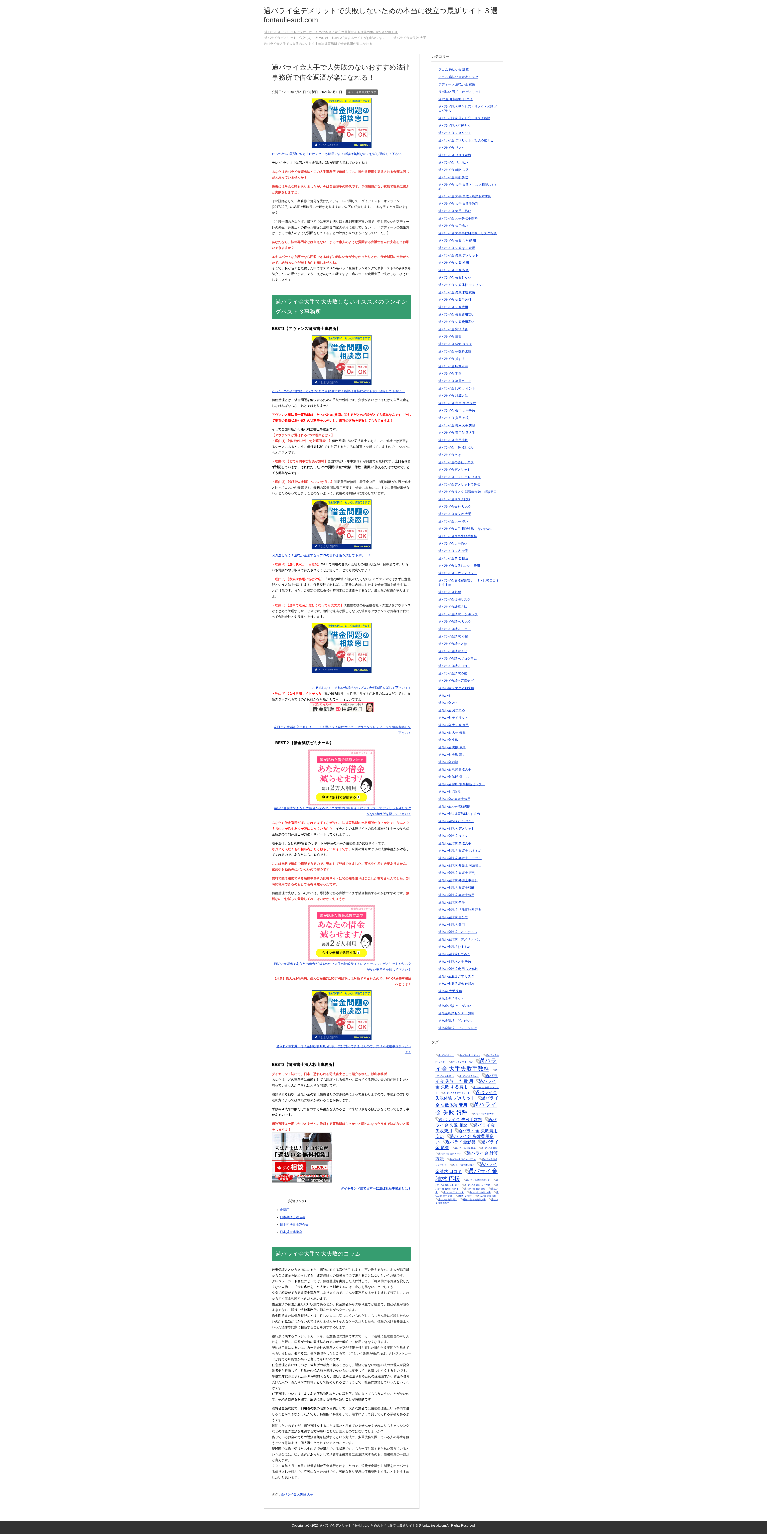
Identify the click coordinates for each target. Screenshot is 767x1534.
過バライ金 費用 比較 (453, 418)
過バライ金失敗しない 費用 (459, 565)
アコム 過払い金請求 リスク (458, 77)
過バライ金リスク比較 (454, 499)
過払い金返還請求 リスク (456, 976)
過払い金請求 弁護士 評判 (456, 873)
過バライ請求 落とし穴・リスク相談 (464, 118)
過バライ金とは (449, 455)
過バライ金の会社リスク (456, 462)
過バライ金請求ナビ (452, 651)
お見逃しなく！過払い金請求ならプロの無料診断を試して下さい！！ (321, 555)
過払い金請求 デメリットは (459, 939)
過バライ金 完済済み (453, 329)
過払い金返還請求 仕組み (456, 983)
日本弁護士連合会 (292, 1217)
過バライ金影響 (449, 592)
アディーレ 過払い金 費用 (456, 84)
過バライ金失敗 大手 (453, 551)
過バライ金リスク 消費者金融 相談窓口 (467, 491)
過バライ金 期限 (450, 373)
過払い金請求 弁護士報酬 (456, 887)
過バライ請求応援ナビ (454, 125)
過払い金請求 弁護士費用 (456, 895)
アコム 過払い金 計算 (453, 69)
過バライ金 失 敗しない (456, 447)
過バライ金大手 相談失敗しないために (466, 528)
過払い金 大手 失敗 (452, 732)
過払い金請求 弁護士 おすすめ (460, 850)
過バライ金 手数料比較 (454, 351)
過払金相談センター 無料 (456, 1013)
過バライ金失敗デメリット (457, 573)
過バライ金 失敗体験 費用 (456, 292)
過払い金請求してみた (454, 954)
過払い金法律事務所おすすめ (459, 813)
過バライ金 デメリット (454, 133)
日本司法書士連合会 (294, 1224)
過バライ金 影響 (450, 336)
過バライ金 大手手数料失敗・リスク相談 (467, 233)
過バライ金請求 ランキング (458, 614)
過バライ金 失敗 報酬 (453, 262)
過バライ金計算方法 (452, 607)
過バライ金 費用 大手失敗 (456, 410)
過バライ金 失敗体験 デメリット (461, 285)
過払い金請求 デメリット (456, 828)
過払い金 (444, 695)
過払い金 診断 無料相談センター (461, 784)
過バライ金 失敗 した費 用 (457, 240)
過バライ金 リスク (451, 147)
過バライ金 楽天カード (454, 381)
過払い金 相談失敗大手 (454, 769)
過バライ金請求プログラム (457, 658)
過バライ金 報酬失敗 (453, 177)
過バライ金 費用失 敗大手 (456, 432)
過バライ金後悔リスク (454, 599)
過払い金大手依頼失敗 (454, 806)
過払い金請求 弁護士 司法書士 (460, 865)
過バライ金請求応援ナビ (456, 680)
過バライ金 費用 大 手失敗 (457, 403)
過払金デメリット (451, 998)
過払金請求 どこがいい (456, 1020)
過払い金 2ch (447, 703)
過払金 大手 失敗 (450, 991)
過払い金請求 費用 (451, 924)
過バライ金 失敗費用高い (456, 322)
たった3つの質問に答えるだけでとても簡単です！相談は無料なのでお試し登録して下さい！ (338, 154)
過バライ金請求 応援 (453, 636)
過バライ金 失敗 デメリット (458, 255)
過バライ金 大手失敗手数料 (458, 218)
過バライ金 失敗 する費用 (456, 248)
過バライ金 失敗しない (454, 277)
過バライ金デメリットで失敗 (459, 484)
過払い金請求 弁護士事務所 (458, 880)
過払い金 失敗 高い (452, 754)
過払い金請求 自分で (453, 917)
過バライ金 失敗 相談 (453, 270)
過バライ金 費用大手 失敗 (456, 425)
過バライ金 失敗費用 (453, 307)
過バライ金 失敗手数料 (454, 299)
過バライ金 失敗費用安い (456, 314)
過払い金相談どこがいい (456, 821)
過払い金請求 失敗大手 (454, 843)
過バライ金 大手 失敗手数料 (458, 203)
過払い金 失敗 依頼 (452, 747)
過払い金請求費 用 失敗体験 (458, 969)
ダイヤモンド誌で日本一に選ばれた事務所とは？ (376, 1188)
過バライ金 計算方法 (453, 395)
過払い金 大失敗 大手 (453, 725)
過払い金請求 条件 (451, 902)
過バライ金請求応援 (452, 673)
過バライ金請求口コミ (454, 666)
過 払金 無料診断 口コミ (455, 99)
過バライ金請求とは (452, 643)
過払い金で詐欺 (449, 791)
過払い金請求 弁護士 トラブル (460, 858)
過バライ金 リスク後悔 (454, 155)
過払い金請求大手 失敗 (454, 961)
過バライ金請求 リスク (454, 621)
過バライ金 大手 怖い (454, 211)
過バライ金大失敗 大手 (362, 92)
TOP (334, 32)
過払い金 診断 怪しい (453, 776)
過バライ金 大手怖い (453, 225)
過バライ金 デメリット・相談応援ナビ (466, 140)
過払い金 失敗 (448, 740)
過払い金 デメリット (453, 717)
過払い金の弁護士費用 (454, 799)
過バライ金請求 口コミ (454, 629)
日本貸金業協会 (291, 1232)
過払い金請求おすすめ (454, 946)
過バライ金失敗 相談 (453, 558)
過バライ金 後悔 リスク (455, 344)
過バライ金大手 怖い (453, 521)
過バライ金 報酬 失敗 (453, 170)
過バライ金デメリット (454, 469)
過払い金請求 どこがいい (457, 932)
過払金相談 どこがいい (454, 1006)
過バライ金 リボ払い (453, 162)
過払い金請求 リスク (453, 836)
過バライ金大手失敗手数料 (457, 536)
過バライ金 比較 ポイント (456, 388)
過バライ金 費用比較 (453, 440)
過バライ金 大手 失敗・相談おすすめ (464, 196)
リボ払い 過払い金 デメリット (460, 91)
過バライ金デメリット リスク (459, 477)
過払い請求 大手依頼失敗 (456, 688)
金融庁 (284, 1209)
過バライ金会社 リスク (454, 506)
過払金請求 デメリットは (457, 1028)
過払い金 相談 (448, 762)
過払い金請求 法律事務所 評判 (460, 909)
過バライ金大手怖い (452, 543)
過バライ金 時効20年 (453, 366)
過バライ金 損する (451, 358)
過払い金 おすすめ (451, 710)
